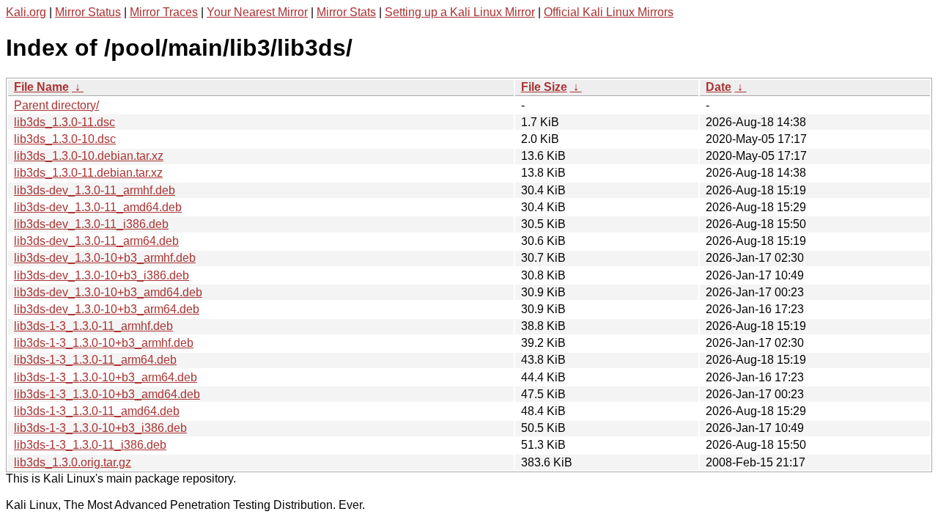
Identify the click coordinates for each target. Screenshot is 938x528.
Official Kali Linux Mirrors (608, 12)
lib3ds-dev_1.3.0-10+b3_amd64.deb (108, 292)
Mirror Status (88, 12)
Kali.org (26, 12)
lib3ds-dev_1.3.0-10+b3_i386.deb (101, 275)
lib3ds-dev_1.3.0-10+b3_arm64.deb (106, 309)
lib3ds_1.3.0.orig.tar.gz (72, 462)
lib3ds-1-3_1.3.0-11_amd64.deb (97, 411)
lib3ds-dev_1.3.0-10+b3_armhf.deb (105, 258)
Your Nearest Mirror (257, 12)
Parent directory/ (56, 105)
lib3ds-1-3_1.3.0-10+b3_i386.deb (100, 428)
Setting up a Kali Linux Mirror (460, 12)
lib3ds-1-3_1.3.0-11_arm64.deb (95, 359)
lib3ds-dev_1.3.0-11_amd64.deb (98, 207)
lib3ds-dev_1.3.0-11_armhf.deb (94, 190)
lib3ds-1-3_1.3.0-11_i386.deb (90, 445)
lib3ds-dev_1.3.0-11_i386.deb (91, 224)
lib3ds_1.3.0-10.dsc (65, 139)
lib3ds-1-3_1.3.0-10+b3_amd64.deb (107, 394)
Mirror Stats (346, 12)
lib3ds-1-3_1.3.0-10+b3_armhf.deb (103, 343)
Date (718, 87)
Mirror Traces (164, 12)
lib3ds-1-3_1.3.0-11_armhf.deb (93, 326)
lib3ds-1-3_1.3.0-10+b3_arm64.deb (105, 377)
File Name (41, 87)
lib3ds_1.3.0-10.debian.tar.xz (88, 156)
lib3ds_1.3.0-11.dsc (64, 122)
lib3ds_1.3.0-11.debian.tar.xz (88, 172)
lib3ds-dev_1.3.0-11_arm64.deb (96, 241)
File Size (544, 87)
